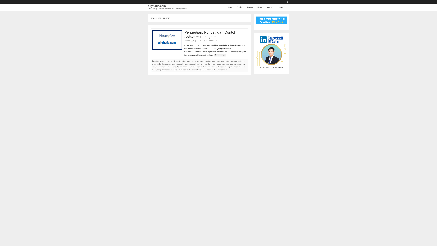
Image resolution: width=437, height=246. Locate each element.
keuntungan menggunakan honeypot (190, 67)
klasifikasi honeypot (212, 67)
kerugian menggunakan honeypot (220, 64)
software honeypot (197, 70)
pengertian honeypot (164, 70)
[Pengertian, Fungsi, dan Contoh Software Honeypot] (167, 40)
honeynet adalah (177, 64)
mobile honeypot (226, 67)
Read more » (220, 55)
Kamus (250, 7)
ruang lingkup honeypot (181, 70)
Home (230, 7)
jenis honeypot (202, 64)
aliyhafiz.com (157, 6)
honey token (234, 61)
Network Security (166, 61)
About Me (282, 7)
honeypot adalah (190, 64)
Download (270, 7)
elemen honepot (197, 61)
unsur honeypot (221, 70)
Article (156, 61)
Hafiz (188, 41)
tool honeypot (210, 70)
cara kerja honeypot (183, 61)
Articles (240, 7)
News (259, 7)
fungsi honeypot (209, 61)
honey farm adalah (223, 61)
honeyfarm (166, 64)
